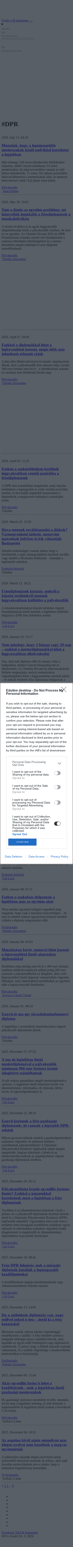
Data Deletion (13, 856)
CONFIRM (22, 842)
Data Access (36, 856)
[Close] (65, 691)
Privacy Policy (59, 856)
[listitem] (36, 763)
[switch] (57, 773)
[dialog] (36, 773)
